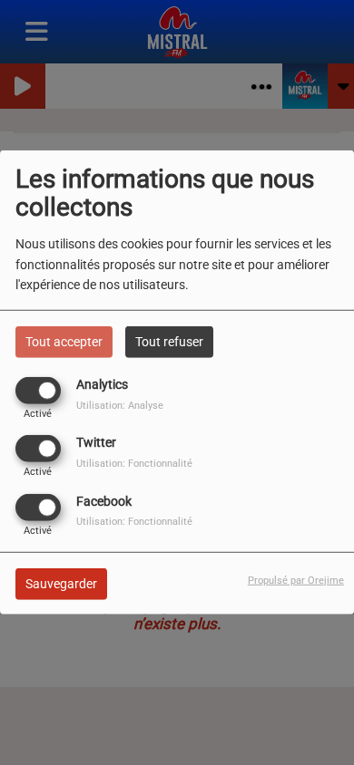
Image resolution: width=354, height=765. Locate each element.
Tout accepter (64, 341)
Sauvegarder (61, 583)
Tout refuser (169, 341)
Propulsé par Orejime (296, 580)
